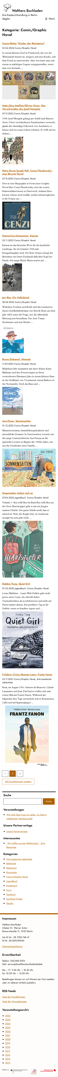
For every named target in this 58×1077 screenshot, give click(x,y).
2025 (7, 1019)
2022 (7, 1031)
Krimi (8, 890)
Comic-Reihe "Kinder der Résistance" (23, 43)
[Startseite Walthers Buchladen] (23, 7)
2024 (7, 1023)
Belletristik (11, 863)
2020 (8, 1039)
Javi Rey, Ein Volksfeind (15, 297)
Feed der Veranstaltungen (14, 1001)
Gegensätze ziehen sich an (17, 493)
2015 (7, 1059)
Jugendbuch (11, 881)
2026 (7, 1015)
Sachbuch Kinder (14, 899)
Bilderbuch (11, 868)
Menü (52, 18)
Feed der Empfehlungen (13, 997)
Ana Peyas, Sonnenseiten (16, 421)
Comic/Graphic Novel (17, 876)
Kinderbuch (11, 885)
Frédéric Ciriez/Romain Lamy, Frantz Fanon (27, 674)
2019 (7, 1043)
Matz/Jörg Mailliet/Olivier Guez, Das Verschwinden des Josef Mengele (23, 107)
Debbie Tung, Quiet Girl (16, 584)
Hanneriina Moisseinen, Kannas (20, 236)
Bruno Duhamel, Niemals (16, 359)
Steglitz (9, 903)
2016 (7, 1055)
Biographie (11, 872)
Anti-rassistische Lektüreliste (19, 859)
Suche (49, 801)
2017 (7, 1051)
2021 (7, 1035)
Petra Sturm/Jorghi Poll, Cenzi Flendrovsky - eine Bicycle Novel (27, 172)
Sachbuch (11, 894)
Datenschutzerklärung (12, 946)
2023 (7, 1027)
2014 (7, 1062)
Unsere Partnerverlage (16, 831)
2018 (7, 1047)
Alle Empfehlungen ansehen (18, 781)
